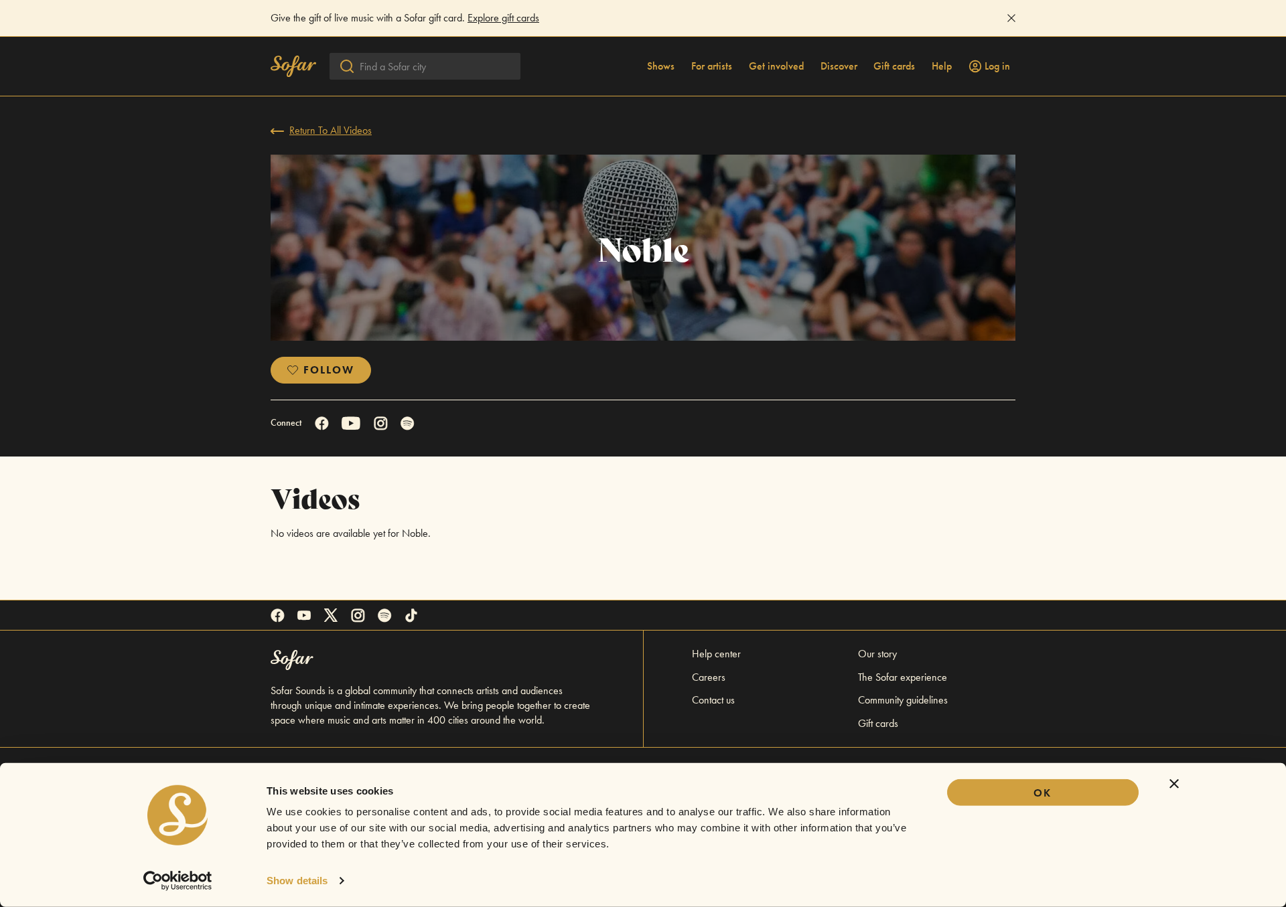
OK (1042, 793)
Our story (877, 654)
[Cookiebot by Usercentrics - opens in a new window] (177, 881)
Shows (660, 66)
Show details (297, 880)
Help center (716, 654)
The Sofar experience (902, 677)
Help (942, 66)
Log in (997, 66)
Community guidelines (903, 700)
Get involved (776, 66)
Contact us (713, 700)
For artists (711, 66)
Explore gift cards (503, 18)
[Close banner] (1174, 784)
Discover (838, 66)
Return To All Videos (330, 130)
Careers (708, 677)
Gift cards (894, 66)
